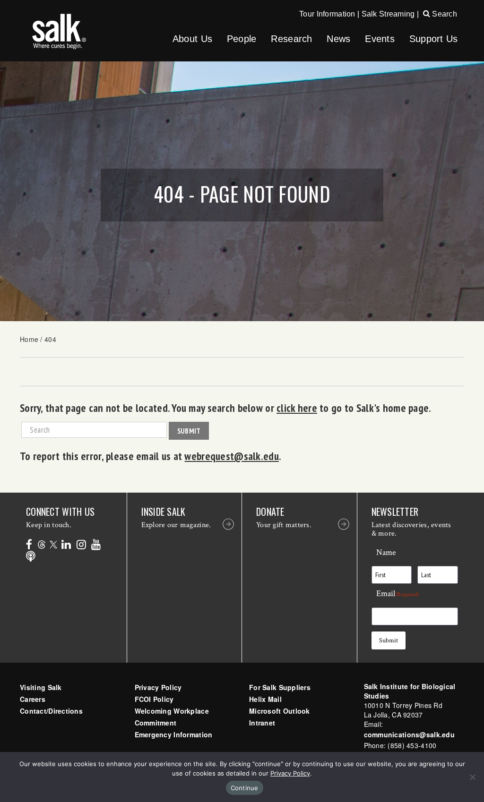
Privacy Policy (158, 687)
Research (291, 39)
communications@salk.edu (409, 734)
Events (380, 39)
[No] (472, 777)
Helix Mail (265, 699)
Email (397, 593)
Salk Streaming (388, 14)
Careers (32, 699)
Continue (245, 788)
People (242, 39)
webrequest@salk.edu (231, 456)
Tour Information (327, 14)
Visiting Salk (41, 687)
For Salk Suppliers (280, 687)
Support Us (433, 39)
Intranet (262, 722)
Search (443, 14)
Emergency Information (174, 734)
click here (297, 408)
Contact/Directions (51, 711)
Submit (189, 430)
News (338, 39)
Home (29, 339)
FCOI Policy (154, 699)
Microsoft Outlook (279, 711)
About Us (192, 39)
